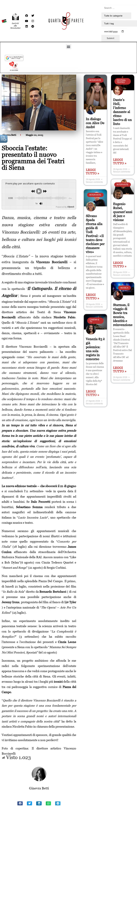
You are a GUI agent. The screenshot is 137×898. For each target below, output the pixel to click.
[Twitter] (32, 15)
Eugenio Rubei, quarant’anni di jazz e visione (122, 212)
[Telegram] (32, 26)
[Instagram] (32, 21)
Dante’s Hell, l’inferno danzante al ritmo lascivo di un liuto (122, 112)
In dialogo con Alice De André (95, 123)
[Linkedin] (26, 26)
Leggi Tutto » (92, 171)
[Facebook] (26, 15)
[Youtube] (26, 21)
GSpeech (70, 207)
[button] (68, 46)
